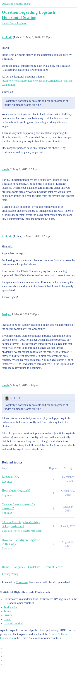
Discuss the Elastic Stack (16, 3)
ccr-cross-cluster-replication (27, 530)
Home (5, 567)
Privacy (8, 615)
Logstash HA (10, 476)
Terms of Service (53, 567)
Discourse (22, 582)
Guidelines (34, 567)
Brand (7, 619)
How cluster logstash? (16, 490)
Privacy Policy (10, 574)
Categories (19, 567)
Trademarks (10, 607)
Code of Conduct (13, 623)
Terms (7, 611)
